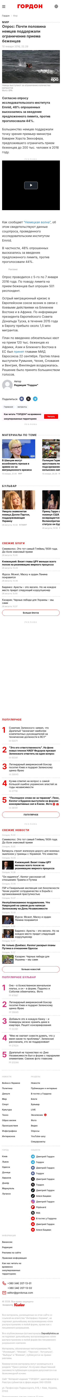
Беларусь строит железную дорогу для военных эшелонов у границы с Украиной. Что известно (30, 852)
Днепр (5, 1183)
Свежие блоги (13, 543)
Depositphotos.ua (50, 1333)
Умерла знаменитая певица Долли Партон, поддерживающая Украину (16, 516)
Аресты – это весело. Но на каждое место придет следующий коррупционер (29, 589)
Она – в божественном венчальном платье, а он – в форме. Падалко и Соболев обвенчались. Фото (30, 988)
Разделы (35, 1076)
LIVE (33, 1109)
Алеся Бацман (43, 1196)
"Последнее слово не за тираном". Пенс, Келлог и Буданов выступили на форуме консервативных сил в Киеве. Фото (34, 800)
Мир (15, 15)
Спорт (5, 1104)
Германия (8, 407)
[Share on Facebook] (21, 399)
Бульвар (9, 486)
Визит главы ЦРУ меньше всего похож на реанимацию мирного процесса (29, 563)
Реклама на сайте (11, 1252)
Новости (6, 1076)
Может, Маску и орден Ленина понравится (33, 918)
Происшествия (10, 1125)
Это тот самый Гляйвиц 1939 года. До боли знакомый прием (30, 550)
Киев (4, 1156)
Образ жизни (9, 1120)
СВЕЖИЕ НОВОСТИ (15, 830)
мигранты (22, 407)
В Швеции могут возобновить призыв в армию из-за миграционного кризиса (17, 465)
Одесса (6, 1167)
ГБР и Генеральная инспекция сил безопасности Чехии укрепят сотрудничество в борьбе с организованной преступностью (30, 891)
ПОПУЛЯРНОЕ (12, 719)
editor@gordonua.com (20, 1292)
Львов (5, 1161)
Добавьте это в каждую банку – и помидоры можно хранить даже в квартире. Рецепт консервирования (30, 1022)
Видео (34, 1125)
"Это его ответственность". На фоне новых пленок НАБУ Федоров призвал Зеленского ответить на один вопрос (32, 750)
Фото (34, 1120)
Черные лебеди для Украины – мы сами (32, 958)
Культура (7, 1109)
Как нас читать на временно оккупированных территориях (11, 1268)
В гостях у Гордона (41, 1093)
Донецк (6, 1172)
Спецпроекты (38, 1141)
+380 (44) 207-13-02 (20, 1287)
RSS (38, 1213)
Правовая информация (14, 1258)
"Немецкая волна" (37, 222)
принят (19, 351)
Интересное (8, 1136)
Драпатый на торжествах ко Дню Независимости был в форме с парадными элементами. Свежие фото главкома (34, 1055)
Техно (5, 1115)
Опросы (35, 1131)
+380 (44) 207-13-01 (19, 1283)
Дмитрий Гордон (45, 1156)
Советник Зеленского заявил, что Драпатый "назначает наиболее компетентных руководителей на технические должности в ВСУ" (29, 732)
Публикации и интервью (44, 1088)
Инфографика (9, 1131)
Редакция (7, 1247)
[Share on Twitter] (28, 399)
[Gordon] (29, 6)
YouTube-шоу (38, 1136)
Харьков (6, 1177)
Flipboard (41, 1207)
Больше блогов (31, 612)
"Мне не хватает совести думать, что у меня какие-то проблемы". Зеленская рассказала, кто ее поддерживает (32, 1038)
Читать (51, 416)
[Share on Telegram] (35, 399)
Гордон (5, 15)
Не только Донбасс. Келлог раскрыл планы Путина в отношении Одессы (28, 947)
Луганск (6, 1193)
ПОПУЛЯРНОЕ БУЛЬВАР (19, 977)
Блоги (34, 1099)
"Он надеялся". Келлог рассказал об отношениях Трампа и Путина (23, 878)
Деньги (6, 1093)
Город (5, 1150)
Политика (7, 1088)
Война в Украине (11, 1083)
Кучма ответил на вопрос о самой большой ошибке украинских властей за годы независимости (33, 784)
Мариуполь (8, 1188)
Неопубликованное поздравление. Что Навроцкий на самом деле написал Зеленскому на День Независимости (26, 905)
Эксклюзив (37, 1115)
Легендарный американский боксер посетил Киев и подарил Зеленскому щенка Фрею (31, 767)
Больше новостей (31, 969)
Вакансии (7, 1242)
